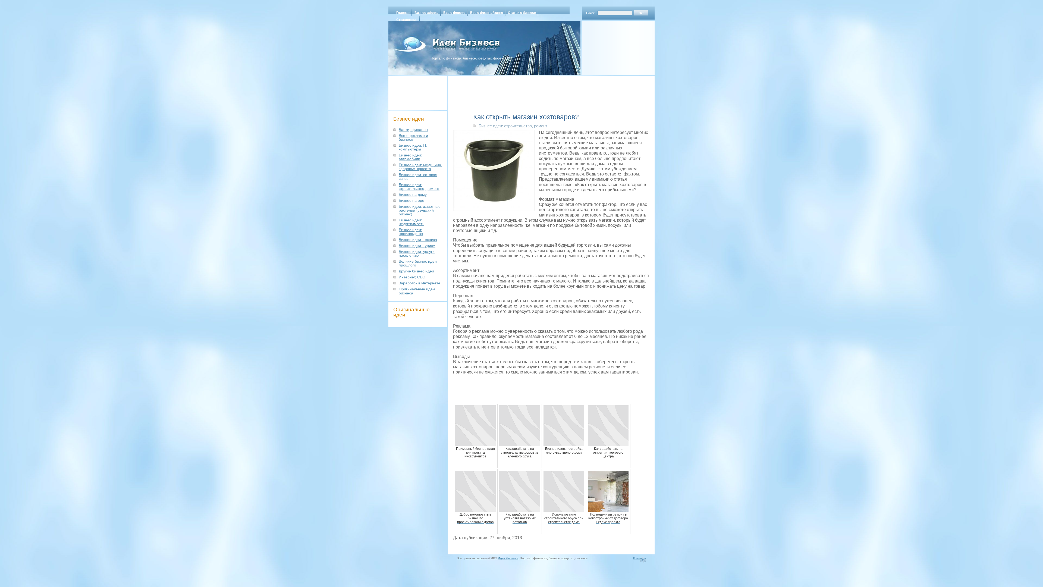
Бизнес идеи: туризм (417, 245)
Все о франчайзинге (486, 13)
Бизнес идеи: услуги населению (417, 253)
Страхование (406, 20)
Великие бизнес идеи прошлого (418, 263)
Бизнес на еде (411, 200)
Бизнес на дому (413, 194)
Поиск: (590, 13)
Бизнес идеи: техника (418, 239)
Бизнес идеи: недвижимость (411, 222)
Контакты (639, 558)
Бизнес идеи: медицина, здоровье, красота (420, 167)
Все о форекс (454, 13)
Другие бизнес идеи (416, 271)
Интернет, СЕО (412, 277)
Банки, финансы (413, 129)
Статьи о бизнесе (522, 13)
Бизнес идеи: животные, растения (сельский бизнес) (420, 210)
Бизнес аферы (426, 13)
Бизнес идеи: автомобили (410, 157)
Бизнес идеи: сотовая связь (418, 176)
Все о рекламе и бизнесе (413, 137)
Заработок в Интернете (419, 283)
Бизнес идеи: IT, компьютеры (413, 147)
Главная (403, 13)
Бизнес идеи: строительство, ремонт (419, 187)
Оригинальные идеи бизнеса (417, 291)
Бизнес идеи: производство (411, 232)
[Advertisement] (611, 46)
